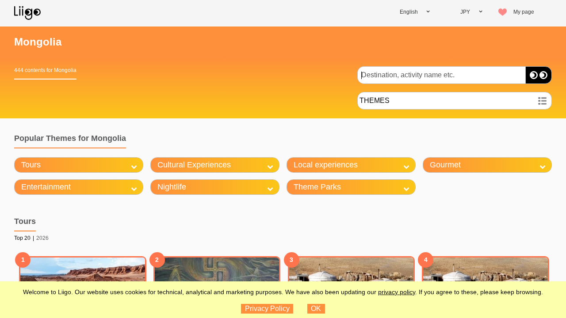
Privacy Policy (267, 308)
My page (523, 12)
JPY (465, 12)
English (409, 12)
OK (316, 308)
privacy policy (396, 291)
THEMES (374, 100)
